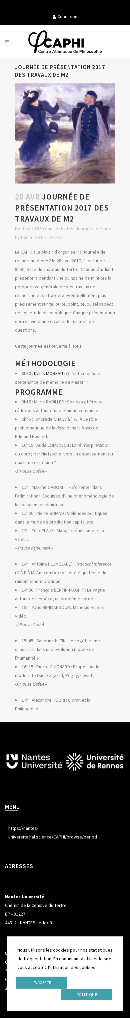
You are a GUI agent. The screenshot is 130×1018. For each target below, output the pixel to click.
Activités (64, 229)
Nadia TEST (32, 237)
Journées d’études (95, 229)
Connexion (67, 16)
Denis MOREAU (48, 373)
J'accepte (41, 982)
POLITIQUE (87, 994)
